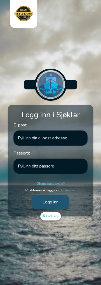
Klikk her (69, 190)
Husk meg (52, 216)
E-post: (20, 125)
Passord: (21, 153)
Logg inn (50, 202)
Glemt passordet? (50, 183)
